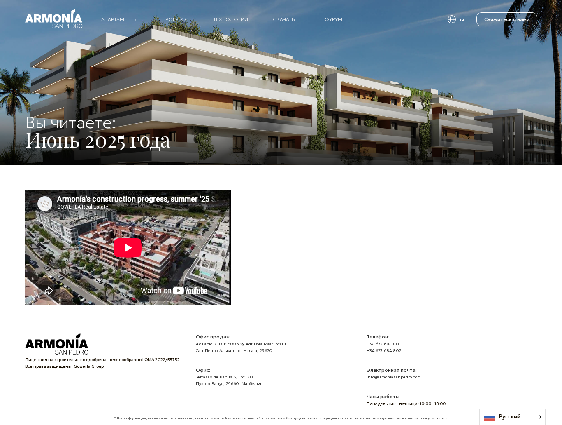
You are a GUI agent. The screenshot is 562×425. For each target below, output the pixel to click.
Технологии (230, 19)
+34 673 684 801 (384, 344)
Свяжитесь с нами (506, 19)
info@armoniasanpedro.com (394, 377)
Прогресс (175, 19)
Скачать (284, 19)
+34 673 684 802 (384, 350)
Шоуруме (332, 19)
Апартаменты (119, 19)
